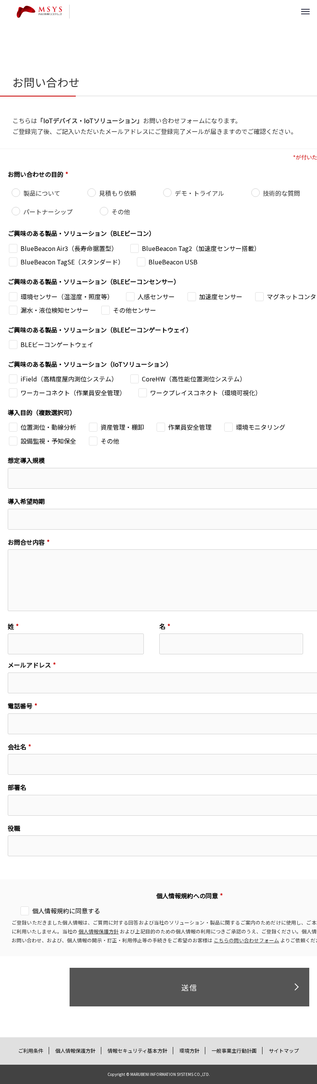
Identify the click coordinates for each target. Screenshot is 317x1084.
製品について (41, 193)
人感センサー (156, 296)
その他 (120, 211)
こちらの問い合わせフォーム (246, 940)
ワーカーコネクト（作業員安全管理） (73, 392)
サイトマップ (284, 1050)
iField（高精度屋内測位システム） (69, 378)
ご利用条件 (30, 1050)
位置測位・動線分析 (48, 427)
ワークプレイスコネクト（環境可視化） (205, 392)
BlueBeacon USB (173, 261)
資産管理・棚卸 (122, 427)
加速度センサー (220, 296)
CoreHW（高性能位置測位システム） (194, 378)
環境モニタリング (260, 427)
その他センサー (134, 310)
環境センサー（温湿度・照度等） (66, 296)
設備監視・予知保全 (48, 440)
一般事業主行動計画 (234, 1050)
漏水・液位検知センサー (54, 310)
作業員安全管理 (189, 427)
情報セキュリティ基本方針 (137, 1050)
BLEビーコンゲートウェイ (57, 344)
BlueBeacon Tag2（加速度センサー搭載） (201, 248)
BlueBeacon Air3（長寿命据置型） (69, 248)
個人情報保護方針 (98, 931)
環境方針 (189, 1050)
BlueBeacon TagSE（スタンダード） (72, 261)
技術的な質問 (281, 193)
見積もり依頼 (117, 193)
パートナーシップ (48, 211)
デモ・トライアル (199, 193)
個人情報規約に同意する (66, 910)
